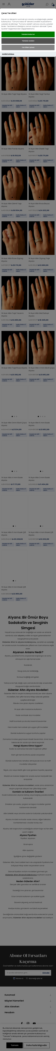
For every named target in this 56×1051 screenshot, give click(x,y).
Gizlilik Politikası (8, 54)
